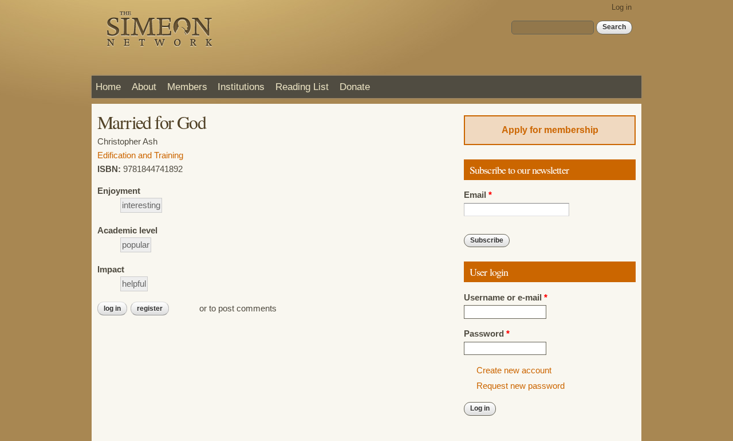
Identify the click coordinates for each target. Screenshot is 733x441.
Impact (110, 269)
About (144, 86)
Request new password (520, 386)
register (150, 309)
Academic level (127, 230)
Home (108, 86)
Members (187, 86)
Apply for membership (550, 130)
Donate (355, 86)
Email (478, 195)
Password (487, 333)
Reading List (302, 86)
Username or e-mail (505, 297)
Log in (622, 7)
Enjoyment (118, 191)
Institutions (241, 86)
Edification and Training (140, 155)
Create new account (513, 370)
